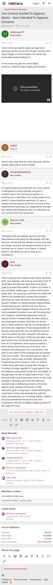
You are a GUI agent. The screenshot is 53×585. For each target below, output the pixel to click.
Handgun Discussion (15, 443)
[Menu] (4, 3)
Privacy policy (36, 579)
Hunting (9, 483)
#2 (50, 156)
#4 (50, 231)
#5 (50, 273)
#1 (50, 43)
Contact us (6, 579)
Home (5, 582)
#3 (50, 183)
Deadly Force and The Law (17, 463)
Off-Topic (10, 473)
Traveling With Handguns (17, 453)
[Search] (49, 3)
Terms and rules (21, 579)
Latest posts (8, 508)
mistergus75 (9, 26)
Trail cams (11, 477)
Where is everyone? (16, 467)
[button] (3, 575)
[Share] (46, 43)
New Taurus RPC (14, 437)
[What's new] (44, 3)
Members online (11, 491)
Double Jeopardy (14, 457)
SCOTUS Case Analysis (17, 447)
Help (46, 579)
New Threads (9, 433)
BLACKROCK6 (45, 541)
